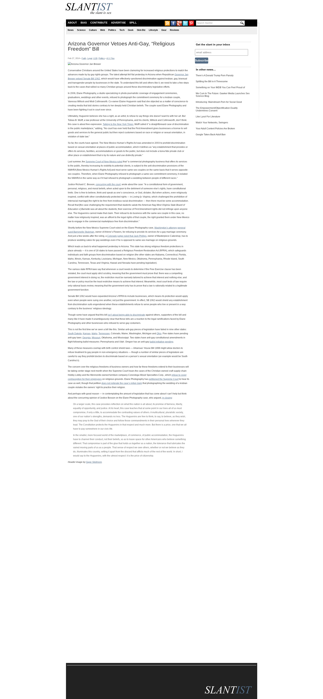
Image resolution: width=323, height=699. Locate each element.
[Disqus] (128, 513)
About (72, 22)
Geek (130, 30)
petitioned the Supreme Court (164, 379)
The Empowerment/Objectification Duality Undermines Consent (217, 109)
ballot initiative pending (161, 341)
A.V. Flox (111, 58)
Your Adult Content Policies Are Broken (215, 128)
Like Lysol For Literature (208, 116)
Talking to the (118, 124)
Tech (121, 30)
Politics (112, 30)
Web (102, 30)
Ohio (159, 333)
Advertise (118, 22)
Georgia (86, 337)
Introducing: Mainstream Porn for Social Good (219, 102)
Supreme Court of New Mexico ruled (104, 161)
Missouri (96, 337)
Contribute (98, 22)
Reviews (174, 30)
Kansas (86, 333)
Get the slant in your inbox (213, 44)
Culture (93, 30)
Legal (89, 58)
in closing (167, 397)
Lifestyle (153, 30)
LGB (95, 58)
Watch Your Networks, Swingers (212, 122)
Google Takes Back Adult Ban (211, 134)
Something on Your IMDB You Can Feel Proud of (220, 87)
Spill (133, 22)
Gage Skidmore (94, 462)
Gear (164, 30)
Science (81, 30)
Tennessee (104, 333)
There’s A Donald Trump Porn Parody (214, 75)
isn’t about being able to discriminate (126, 315)
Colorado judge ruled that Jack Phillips (127, 236)
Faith (84, 58)
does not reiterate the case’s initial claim (121, 383)
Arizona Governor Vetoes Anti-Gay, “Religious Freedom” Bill (121, 46)
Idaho (94, 333)
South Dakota (75, 333)
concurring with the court (108, 184)
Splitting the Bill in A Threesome (212, 81)
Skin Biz (141, 30)
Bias (84, 22)
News (71, 30)
